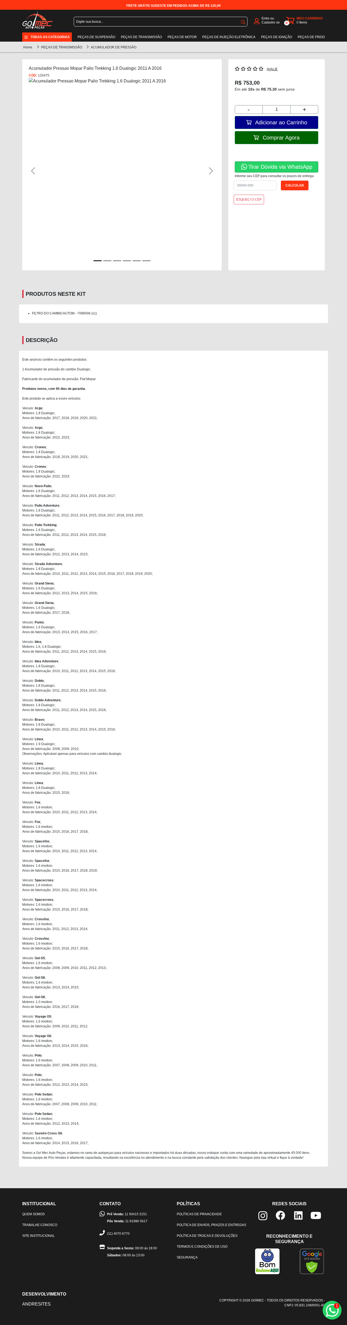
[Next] (201, 171)
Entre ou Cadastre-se (271, 20)
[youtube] (315, 1215)
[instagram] (262, 1215)
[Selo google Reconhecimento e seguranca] (312, 1261)
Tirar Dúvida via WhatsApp (280, 167)
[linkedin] (298, 1215)
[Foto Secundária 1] (107, 261)
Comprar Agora (280, 138)
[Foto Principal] (98, 261)
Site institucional (38, 1236)
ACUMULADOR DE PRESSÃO (113, 47)
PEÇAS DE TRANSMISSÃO (62, 47)
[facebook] (280, 1215)
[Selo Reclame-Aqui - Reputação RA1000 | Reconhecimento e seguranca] (267, 1261)
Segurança (187, 1257)
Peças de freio (311, 37)
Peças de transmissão (141, 37)
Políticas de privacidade (199, 1214)
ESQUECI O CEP (249, 199)
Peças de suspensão (96, 37)
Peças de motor (182, 37)
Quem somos (33, 1214)
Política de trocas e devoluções (207, 1236)
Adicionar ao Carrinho (280, 122)
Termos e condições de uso (202, 1246)
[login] (256, 20)
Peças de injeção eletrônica (228, 37)
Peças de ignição (276, 37)
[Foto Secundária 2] (117, 261)
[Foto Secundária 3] (127, 261)
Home (27, 47)
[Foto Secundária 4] (137, 261)
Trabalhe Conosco (39, 1225)
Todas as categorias (50, 37)
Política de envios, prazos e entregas (211, 1225)
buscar (243, 21)
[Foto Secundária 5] (146, 261)
